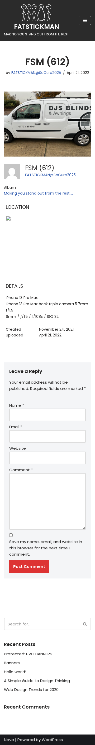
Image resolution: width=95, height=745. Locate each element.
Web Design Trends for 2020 (31, 689)
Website (17, 448)
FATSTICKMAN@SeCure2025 (36, 72)
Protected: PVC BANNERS (28, 654)
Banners (12, 663)
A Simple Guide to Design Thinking (37, 680)
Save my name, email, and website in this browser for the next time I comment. (45, 548)
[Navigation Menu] (85, 20)
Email (15, 427)
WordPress (52, 739)
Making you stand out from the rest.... (38, 193)
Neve (9, 739)
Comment (21, 470)
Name (16, 405)
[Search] (85, 624)
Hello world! (15, 671)
